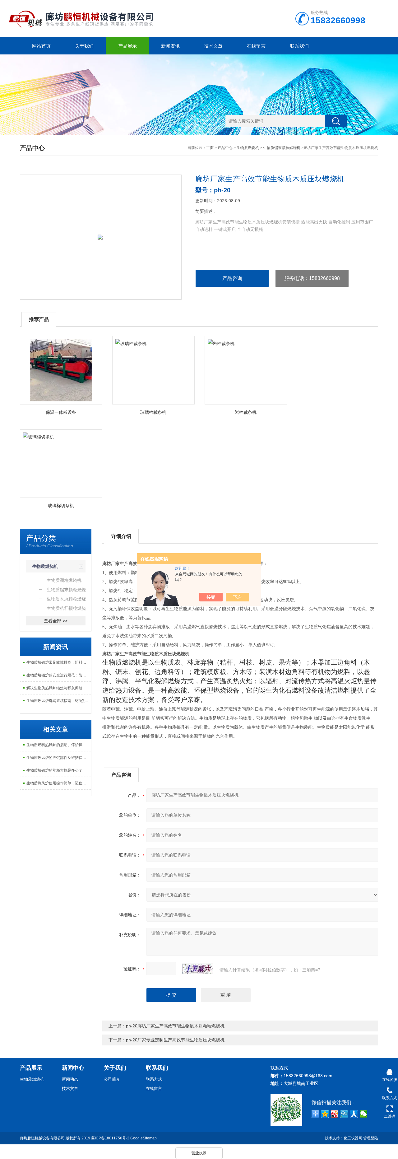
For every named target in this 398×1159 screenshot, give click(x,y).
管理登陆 (370, 1138)
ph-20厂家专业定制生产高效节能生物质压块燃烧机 (175, 1039)
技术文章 (213, 46)
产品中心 (225, 148)
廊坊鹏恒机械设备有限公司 (42, 1138)
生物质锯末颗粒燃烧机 (281, 148)
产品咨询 (232, 278)
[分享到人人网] (354, 1114)
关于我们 (84, 46)
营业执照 (199, 1153)
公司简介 (112, 1079)
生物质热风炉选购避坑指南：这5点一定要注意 (58, 701)
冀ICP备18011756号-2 (110, 1138)
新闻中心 (73, 1068)
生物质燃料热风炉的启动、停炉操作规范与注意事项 (58, 745)
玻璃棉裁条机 (153, 412)
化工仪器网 (353, 1138)
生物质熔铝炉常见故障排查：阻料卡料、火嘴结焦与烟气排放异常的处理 (58, 662)
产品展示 (127, 46)
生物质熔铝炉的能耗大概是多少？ (54, 770)
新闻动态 (70, 1079)
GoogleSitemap (143, 1138)
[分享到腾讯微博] (344, 1114)
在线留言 (256, 46)
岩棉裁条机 (246, 412)
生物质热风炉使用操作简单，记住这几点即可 (58, 783)
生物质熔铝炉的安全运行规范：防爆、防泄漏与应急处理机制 (58, 675)
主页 (210, 148)
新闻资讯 (170, 46)
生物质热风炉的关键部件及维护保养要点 (58, 757)
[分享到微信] (364, 1114)
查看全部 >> (55, 620)
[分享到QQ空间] (325, 1114)
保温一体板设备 (61, 412)
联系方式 (154, 1079)
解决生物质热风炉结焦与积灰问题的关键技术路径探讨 (58, 688)
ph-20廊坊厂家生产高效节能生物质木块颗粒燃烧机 (175, 1025)
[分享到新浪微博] (335, 1114)
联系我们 (299, 46)
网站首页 (41, 46)
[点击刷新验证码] (197, 969)
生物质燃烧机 (248, 148)
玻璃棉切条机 (61, 505)
